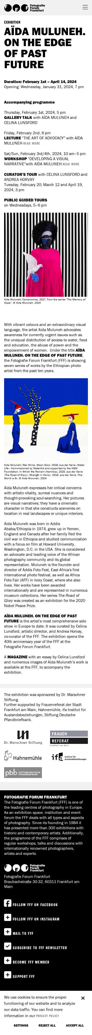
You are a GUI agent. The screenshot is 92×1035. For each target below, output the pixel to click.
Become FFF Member (31, 962)
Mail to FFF (23, 933)
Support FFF (24, 976)
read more (31, 143)
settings (21, 1025)
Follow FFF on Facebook (35, 904)
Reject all (47, 1025)
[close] (83, 995)
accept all (75, 1025)
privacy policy (47, 1015)
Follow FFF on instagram (36, 918)
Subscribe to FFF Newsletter (40, 947)
